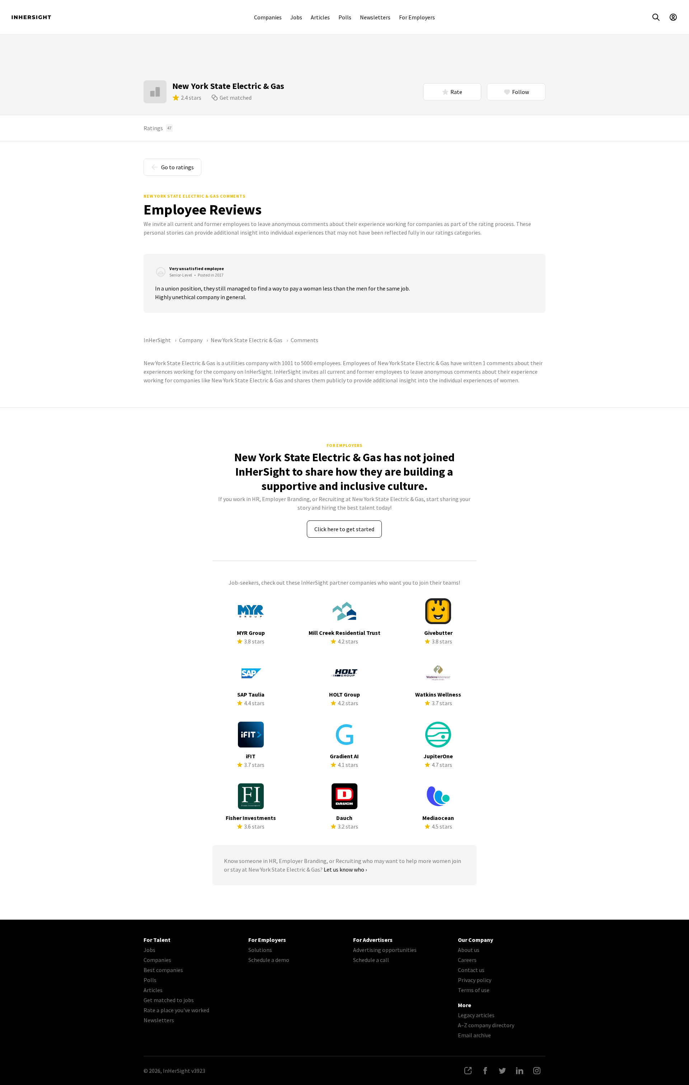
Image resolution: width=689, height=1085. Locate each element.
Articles (320, 17)
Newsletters (375, 17)
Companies (268, 17)
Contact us (471, 969)
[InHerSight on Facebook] (485, 1070)
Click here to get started (344, 529)
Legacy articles (476, 1015)
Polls (344, 17)
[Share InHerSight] (468, 1070)
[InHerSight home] (31, 17)
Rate (456, 91)
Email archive (474, 1035)
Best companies (163, 969)
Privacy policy (474, 979)
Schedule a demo (268, 959)
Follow (520, 91)
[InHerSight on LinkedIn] (519, 1070)
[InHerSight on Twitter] (502, 1070)
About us (468, 949)
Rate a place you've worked (176, 1010)
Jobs (296, 17)
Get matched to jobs (169, 1000)
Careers (467, 959)
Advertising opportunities (385, 949)
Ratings (158, 128)
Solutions (260, 949)
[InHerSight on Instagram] (536, 1070)
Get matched (236, 97)
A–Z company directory (486, 1025)
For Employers (417, 17)
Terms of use (473, 990)
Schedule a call (371, 959)
